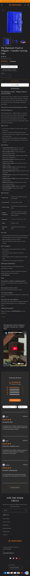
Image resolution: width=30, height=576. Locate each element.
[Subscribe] (25, 510)
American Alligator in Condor (9, 69)
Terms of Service (6, 521)
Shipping (2, 58)
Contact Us (5, 534)
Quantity (3, 73)
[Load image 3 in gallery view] (23, 41)
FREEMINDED (16, 575)
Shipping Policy (6, 531)
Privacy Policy (6, 518)
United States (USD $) (14, 567)
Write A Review (15, 400)
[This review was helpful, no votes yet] (23, 435)
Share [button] (4, 316)
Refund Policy (6, 525)
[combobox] (22, 410)
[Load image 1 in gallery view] (7, 41)
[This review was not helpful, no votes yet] (26, 435)
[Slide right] (28, 42)
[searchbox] (9, 407)
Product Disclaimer (7, 528)
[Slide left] (1, 42)
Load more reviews (15, 487)
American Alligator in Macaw (9, 66)
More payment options (15, 88)
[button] (1, 5)
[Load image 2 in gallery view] (15, 41)
